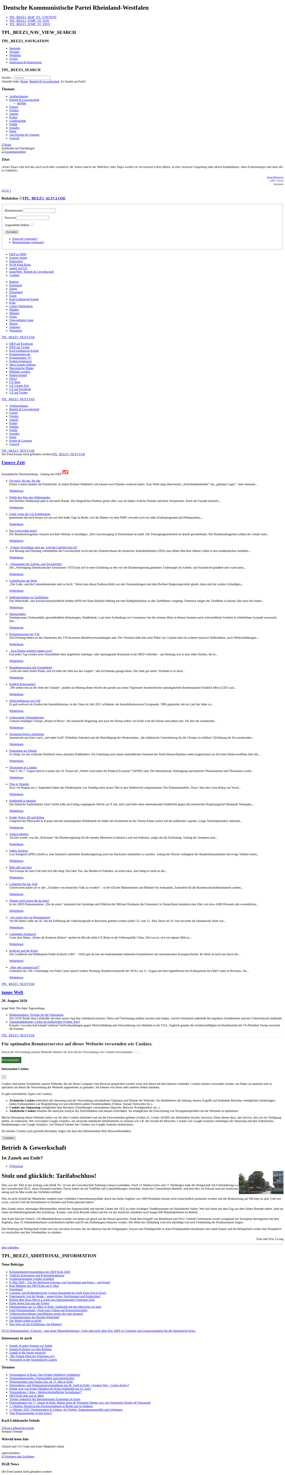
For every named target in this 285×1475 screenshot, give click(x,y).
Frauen (13, 106)
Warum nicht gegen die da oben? (29, 900)
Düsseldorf (16, 292)
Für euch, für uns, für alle (24, 480)
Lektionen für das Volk (23, 884)
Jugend (13, 113)
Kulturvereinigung (20, 361)
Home (24, 81)
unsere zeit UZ (18, 268)
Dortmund (15, 285)
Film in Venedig (19, 784)
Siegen (13, 323)
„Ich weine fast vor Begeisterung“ (30, 917)
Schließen (8, 1138)
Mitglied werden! (19, 371)
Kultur (13, 117)
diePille (21, 103)
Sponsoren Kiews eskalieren (26, 734)
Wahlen (14, 426)
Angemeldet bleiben (17, 225)
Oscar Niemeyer (275, 177)
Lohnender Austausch (22, 934)
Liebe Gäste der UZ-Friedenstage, (30, 514)
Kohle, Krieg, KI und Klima (26, 817)
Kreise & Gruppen (20, 440)
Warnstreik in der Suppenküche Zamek (33, 1359)
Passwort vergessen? (25, 238)
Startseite (14, 48)
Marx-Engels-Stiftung (22, 364)
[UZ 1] (6, 190)
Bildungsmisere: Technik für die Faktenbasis (36, 1014)
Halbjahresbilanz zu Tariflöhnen (28, 597)
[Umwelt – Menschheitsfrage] (99, 1330)
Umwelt (14, 138)
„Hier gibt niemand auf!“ (24, 967)
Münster (14, 313)
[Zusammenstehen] (14, 151)
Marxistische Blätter (21, 368)
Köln (12, 302)
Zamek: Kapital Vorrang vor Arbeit (30, 1345)
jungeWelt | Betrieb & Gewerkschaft (31, 271)
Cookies (14, 275)
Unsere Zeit (13, 462)
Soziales (14, 127)
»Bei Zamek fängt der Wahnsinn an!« (32, 1356)
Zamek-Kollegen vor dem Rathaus (30, 1349)
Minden (14, 309)
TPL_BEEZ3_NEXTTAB (18, 337)
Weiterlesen (16, 490)
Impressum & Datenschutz (25, 62)
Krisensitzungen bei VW (24, 634)
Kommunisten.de (19, 354)
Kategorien (16, 261)
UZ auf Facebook (20, 389)
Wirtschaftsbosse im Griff (24, 700)
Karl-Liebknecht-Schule (24, 299)
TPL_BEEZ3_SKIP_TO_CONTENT (33, 17)
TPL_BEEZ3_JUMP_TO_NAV (29, 20)
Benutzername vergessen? (28, 242)
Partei (12, 131)
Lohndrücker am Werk (23, 580)
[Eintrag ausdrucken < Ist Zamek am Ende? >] (16, 1166)
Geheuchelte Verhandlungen (26, 717)
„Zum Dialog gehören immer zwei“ (31, 650)
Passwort (10, 217)
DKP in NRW (18, 254)
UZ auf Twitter (18, 392)
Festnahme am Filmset (23, 750)
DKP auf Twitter (19, 347)
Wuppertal (15, 330)
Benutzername (13, 210)
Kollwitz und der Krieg (23, 950)
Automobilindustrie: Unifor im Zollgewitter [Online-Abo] (44, 1021)
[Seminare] (18, 1428)
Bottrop (14, 281)
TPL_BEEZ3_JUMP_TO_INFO (29, 24)
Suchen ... (8, 77)
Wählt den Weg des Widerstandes (29, 497)
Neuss (13, 316)
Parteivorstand (18, 375)
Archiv (13, 58)
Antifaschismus (18, 96)
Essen (12, 295)
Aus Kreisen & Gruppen (24, 134)
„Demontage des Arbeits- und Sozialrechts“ (35, 564)
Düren (13, 288)
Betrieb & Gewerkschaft (44, 81)
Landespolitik (17, 120)
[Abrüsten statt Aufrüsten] (18, 1456)
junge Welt (12, 992)
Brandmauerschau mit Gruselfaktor (30, 667)
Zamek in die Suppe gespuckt (27, 1352)
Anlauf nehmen (18, 834)
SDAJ (13, 378)
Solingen (14, 327)
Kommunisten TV (20, 357)
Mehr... (138, 1052)
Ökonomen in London (23, 767)
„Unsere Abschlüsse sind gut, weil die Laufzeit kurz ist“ (43, 547)
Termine (14, 51)
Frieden (14, 110)
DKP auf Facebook (21, 343)
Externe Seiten (18, 257)
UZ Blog (14, 382)
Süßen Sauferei (18, 850)
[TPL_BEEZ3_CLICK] (42, 198)
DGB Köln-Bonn (20, 264)
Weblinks (15, 55)
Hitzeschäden (17, 614)
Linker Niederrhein (21, 306)
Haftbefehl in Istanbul (22, 800)
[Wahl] (6, 144)
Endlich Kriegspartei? (22, 684)
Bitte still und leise (20, 867)
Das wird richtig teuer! (23, 530)
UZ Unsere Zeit (19, 385)
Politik (13, 124)
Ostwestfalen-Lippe (21, 320)
